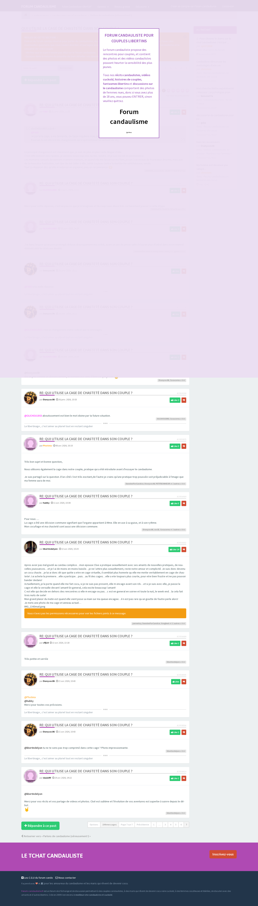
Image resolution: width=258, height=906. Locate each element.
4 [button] (170, 824)
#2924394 (181, 393)
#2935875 (181, 439)
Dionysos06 (164, 380)
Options (94, 824)
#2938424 (181, 771)
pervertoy (137, 623)
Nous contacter (67, 877)
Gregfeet (165, 623)
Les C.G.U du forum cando (38, 877)
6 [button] (181, 824)
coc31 (156, 529)
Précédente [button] (143, 824)
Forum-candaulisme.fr (32, 891)
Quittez (129, 132)
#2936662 (181, 542)
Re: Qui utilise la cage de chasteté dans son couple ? (85, 393)
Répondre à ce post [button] (41, 825)
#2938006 (181, 725)
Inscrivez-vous (223, 854)
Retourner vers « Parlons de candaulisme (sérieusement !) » (57, 836)
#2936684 (181, 636)
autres (177, 483)
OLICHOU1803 (163, 419)
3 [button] (165, 824)
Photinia (47, 445)
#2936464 (181, 496)
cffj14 (45, 642)
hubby (46, 502)
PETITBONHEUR (163, 483)
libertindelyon (50, 548)
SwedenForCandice (135, 483)
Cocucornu (175, 380)
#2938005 (181, 675)
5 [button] (175, 824)
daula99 (47, 777)
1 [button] (153, 824)
